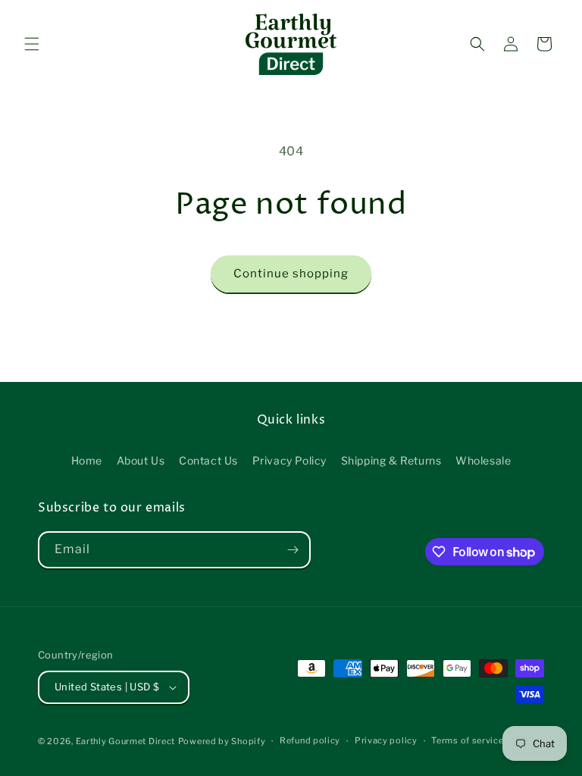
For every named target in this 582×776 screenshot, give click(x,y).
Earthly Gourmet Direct (125, 741)
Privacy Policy (289, 460)
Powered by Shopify (222, 741)
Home (86, 460)
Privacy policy (386, 740)
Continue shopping (291, 273)
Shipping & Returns (391, 460)
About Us (141, 460)
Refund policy (310, 740)
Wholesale (483, 460)
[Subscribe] (292, 549)
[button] (31, 44)
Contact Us (208, 460)
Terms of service (467, 740)
